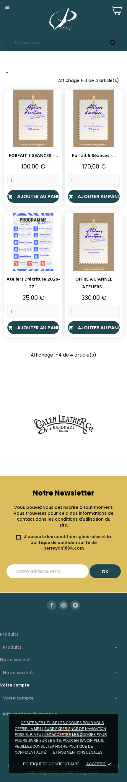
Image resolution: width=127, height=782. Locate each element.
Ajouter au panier (33, 196)
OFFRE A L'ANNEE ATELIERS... (93, 283)
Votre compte (14, 685)
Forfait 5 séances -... (94, 156)
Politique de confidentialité (51, 764)
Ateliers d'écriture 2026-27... (33, 283)
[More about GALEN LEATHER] (63, 424)
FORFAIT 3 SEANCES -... (33, 156)
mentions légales (84, 752)
